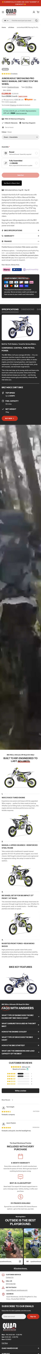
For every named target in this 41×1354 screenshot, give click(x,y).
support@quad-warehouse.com (16, 1290)
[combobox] (20, 20)
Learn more (22, 96)
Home (4, 27)
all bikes (11, 27)
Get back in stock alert (12, 183)
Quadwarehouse (13, 87)
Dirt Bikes (28, 87)
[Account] (34, 12)
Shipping (13, 105)
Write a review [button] (20, 1091)
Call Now (5, 1343)
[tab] (10, 310)
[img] (6, 1112)
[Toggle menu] (3, 12)
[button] (6, 74)
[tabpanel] (20, 348)
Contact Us (9, 1277)
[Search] (36, 20)
